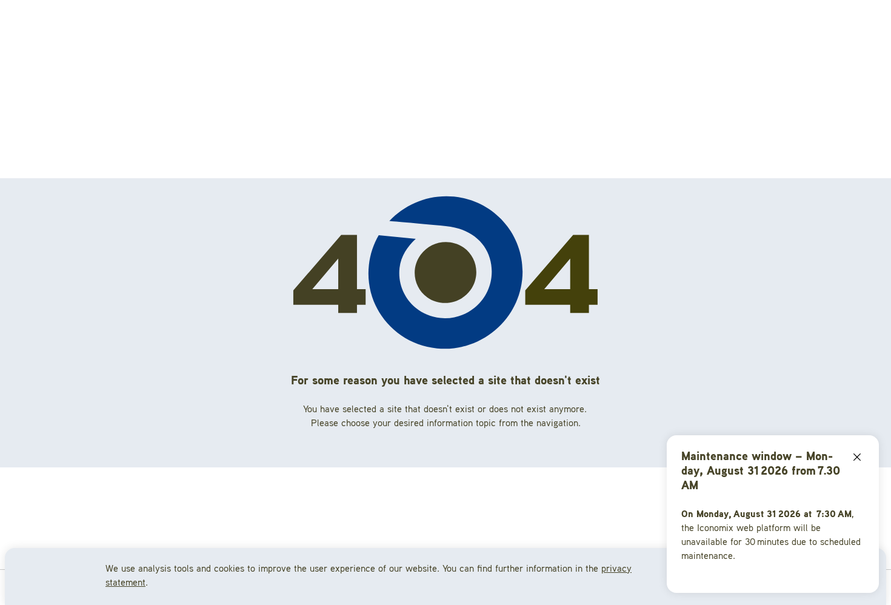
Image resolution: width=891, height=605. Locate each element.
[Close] (857, 457)
